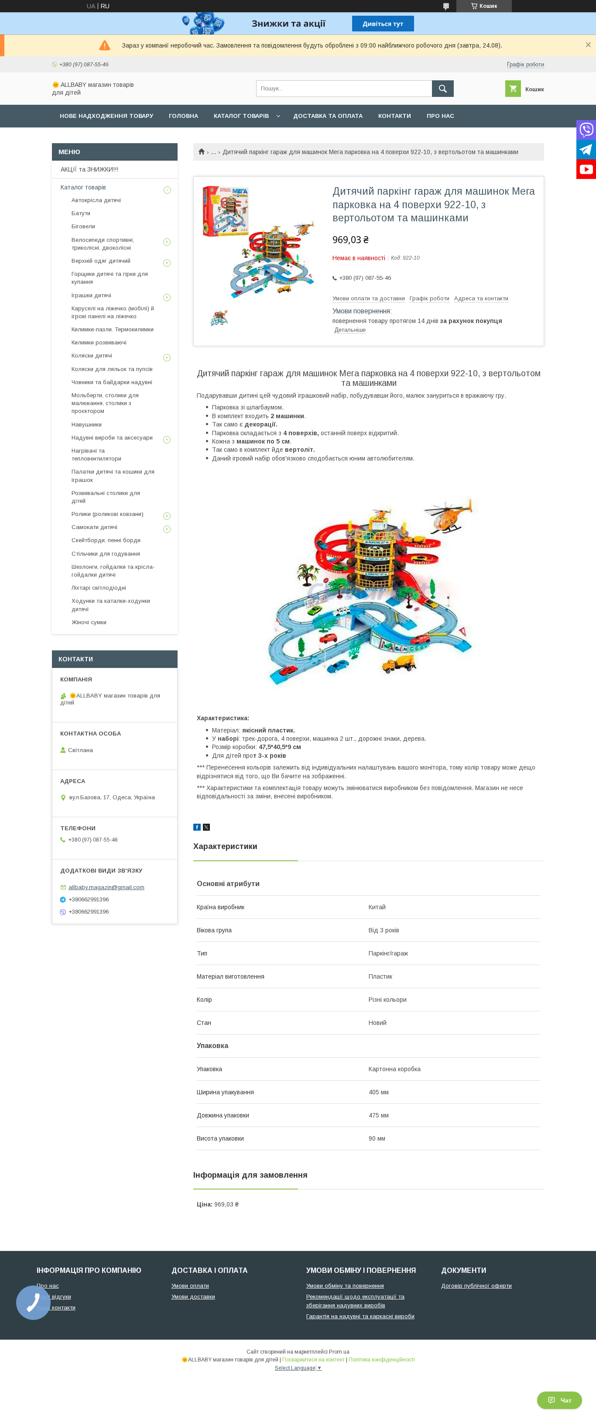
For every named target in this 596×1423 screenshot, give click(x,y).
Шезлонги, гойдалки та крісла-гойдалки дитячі (113, 571)
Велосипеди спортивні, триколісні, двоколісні (103, 244)
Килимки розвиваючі (99, 342)
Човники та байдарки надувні (112, 382)
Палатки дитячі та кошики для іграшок (113, 475)
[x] (206, 828)
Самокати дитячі (94, 527)
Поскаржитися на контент (313, 1360)
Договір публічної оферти (476, 1285)
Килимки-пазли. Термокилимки (113, 329)
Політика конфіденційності (382, 1360)
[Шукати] (443, 88)
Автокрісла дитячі (96, 200)
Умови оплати (190, 1285)
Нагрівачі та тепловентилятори (96, 454)
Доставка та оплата (328, 116)
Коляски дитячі (92, 355)
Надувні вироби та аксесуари (112, 437)
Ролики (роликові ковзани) (108, 514)
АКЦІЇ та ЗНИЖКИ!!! (89, 169)
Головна (183, 116)
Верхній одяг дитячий (101, 261)
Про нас (440, 116)
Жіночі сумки (89, 622)
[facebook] (197, 828)
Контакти (394, 116)
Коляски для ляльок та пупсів (112, 369)
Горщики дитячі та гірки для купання (110, 278)
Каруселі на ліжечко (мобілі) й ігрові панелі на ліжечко (113, 312)
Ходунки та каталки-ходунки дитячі (111, 605)
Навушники (87, 424)
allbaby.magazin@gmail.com (106, 887)
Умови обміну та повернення (345, 1285)
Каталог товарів (241, 116)
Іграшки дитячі (91, 295)
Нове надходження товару (106, 116)
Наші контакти (56, 1307)
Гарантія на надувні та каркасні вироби (360, 1316)
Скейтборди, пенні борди (106, 540)
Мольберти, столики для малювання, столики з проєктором (105, 403)
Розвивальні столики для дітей (106, 497)
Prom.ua (339, 1352)
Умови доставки (193, 1296)
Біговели (83, 226)
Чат (566, 1400)
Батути (81, 213)
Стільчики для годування (106, 553)
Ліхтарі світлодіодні (99, 587)
